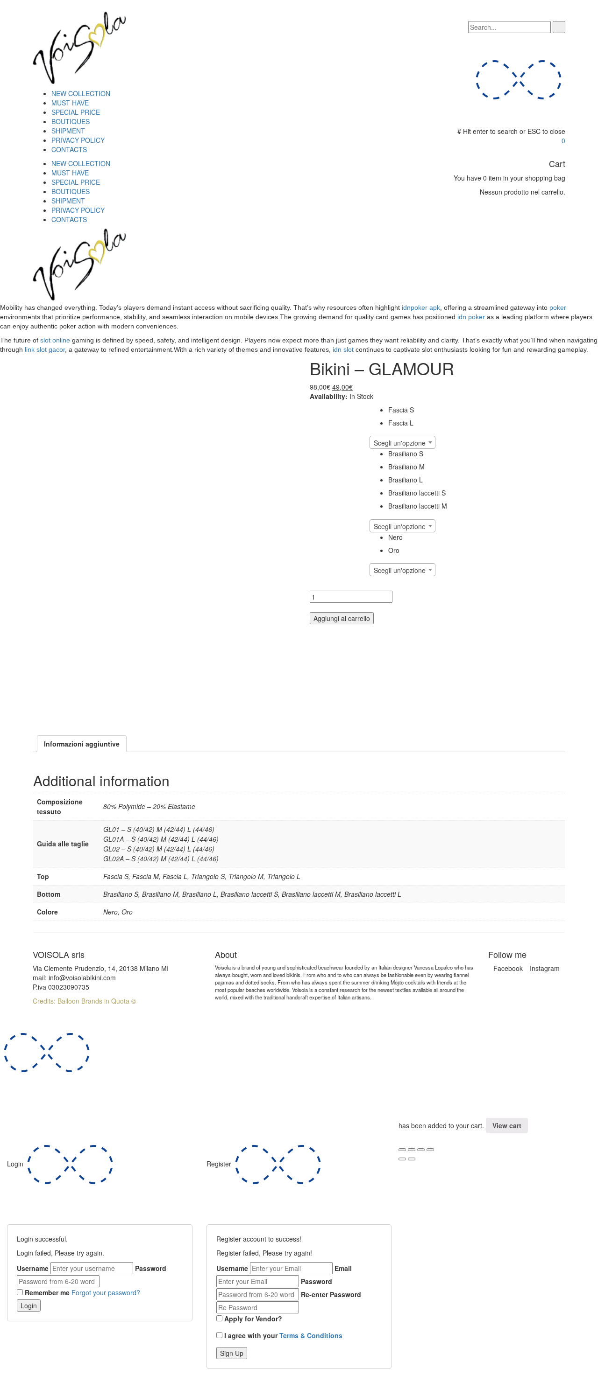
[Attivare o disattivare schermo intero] (421, 1149)
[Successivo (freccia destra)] (411, 1159)
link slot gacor (45, 349)
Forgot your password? (105, 1292)
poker (557, 307)
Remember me (47, 1292)
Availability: (329, 396)
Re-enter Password (331, 1294)
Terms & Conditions (310, 1335)
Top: (315, 408)
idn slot (343, 349)
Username (33, 1268)
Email (343, 1268)
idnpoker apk (421, 307)
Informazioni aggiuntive (82, 743)
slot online (55, 340)
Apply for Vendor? (253, 1318)
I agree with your (283, 1335)
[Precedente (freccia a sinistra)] (402, 1159)
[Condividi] (411, 1149)
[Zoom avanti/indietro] (430, 1149)
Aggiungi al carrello (341, 618)
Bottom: (319, 451)
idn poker (471, 317)
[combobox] (402, 442)
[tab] (82, 743)
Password (150, 1268)
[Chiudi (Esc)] (402, 1149)
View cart (506, 1125)
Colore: (318, 535)
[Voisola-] (79, 46)
